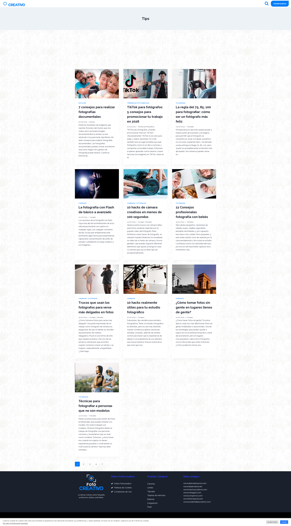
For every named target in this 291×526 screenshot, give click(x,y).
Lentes (150, 487)
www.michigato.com (192, 492)
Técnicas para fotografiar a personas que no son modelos (95, 406)
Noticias (82, 103)
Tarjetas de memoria (156, 495)
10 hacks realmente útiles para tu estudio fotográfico (143, 307)
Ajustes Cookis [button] (272, 522)
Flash (149, 507)
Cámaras (151, 484)
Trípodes (151, 491)
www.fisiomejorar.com (193, 499)
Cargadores (152, 503)
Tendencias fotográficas (138, 103)
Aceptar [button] (284, 522)
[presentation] (97, 83)
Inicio (161, 3)
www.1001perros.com (193, 496)
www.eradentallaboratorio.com (197, 502)
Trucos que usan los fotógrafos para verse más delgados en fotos (96, 307)
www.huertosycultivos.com (195, 489)
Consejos (83, 203)
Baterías (150, 499)
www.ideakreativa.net (192, 486)
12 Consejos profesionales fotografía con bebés (192, 212)
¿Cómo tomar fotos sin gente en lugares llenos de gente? (194, 307)
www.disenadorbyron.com (194, 483)
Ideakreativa (279, 3)
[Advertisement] (145, 49)
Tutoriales (180, 103)
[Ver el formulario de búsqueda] (267, 4)
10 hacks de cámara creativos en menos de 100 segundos (144, 212)
